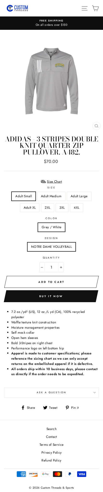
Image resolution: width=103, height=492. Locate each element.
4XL (76, 207)
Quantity (51, 257)
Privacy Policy (51, 452)
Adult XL (30, 207)
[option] (51, 23)
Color (51, 218)
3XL (62, 207)
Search (51, 428)
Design (51, 238)
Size (51, 187)
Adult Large (79, 196)
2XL (47, 207)
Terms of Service (51, 444)
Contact (51, 436)
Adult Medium (51, 196)
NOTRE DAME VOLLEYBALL (51, 246)
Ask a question (52, 392)
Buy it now (51, 296)
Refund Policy (51, 460)
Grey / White (51, 227)
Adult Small (23, 196)
